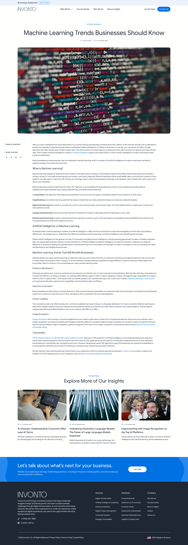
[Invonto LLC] (55, 496)
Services (99, 493)
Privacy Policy (54, 537)
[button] (66, 9)
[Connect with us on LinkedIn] (27, 523)
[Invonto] (27, 8)
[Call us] (27, 518)
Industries (125, 493)
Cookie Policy (78, 537)
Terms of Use (66, 537)
